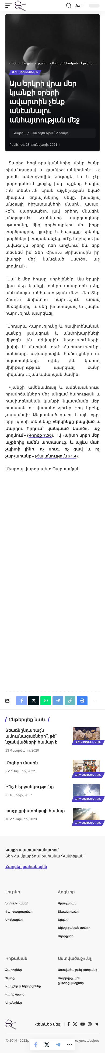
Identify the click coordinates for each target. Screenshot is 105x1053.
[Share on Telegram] (58, 1044)
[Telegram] (96, 1024)
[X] (75, 1024)
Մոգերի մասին (21, 762)
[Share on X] (46, 1044)
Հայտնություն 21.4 (56, 455)
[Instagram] (90, 1024)
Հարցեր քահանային (26, 866)
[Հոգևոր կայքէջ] (20, 5)
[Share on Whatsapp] (45, 700)
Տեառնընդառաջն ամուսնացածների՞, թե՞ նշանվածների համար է (31, 736)
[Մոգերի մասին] (86, 768)
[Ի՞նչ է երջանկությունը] (86, 792)
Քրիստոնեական (25, 72)
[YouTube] (82, 1024)
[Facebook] (68, 1024)
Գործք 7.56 (40, 435)
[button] (10, 5)
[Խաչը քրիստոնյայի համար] (86, 816)
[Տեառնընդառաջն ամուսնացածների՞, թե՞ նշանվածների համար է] (86, 735)
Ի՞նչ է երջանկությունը (29, 786)
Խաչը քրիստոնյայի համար (35, 810)
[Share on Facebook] (35, 1044)
